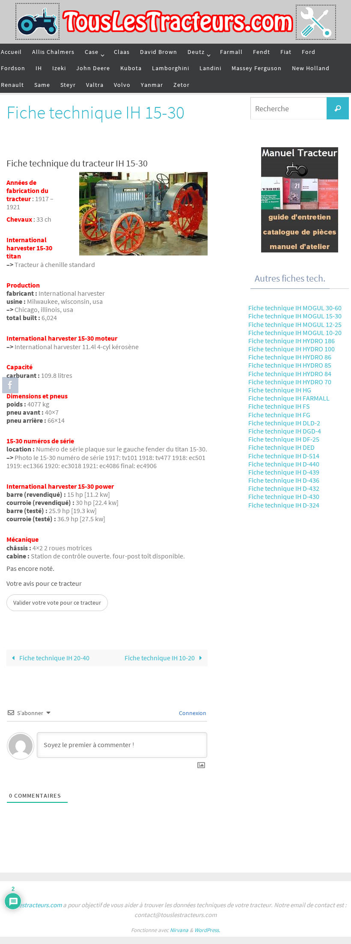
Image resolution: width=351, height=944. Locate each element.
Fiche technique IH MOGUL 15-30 (295, 316)
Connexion (192, 713)
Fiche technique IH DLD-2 (284, 423)
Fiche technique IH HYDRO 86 (289, 357)
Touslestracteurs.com (33, 905)
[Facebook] (9, 385)
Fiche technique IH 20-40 (53, 657)
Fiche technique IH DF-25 (283, 439)
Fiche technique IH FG (279, 414)
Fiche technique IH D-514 (283, 455)
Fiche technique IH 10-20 (160, 657)
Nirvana (179, 930)
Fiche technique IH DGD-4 (284, 431)
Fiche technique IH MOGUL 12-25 (295, 324)
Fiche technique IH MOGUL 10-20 (295, 332)
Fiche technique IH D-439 (283, 472)
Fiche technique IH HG (279, 390)
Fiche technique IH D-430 (283, 496)
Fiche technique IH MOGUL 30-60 (295, 307)
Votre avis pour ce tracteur (44, 583)
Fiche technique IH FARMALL (289, 398)
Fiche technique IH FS (279, 406)
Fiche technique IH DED (281, 447)
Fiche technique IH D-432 (283, 488)
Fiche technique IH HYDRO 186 (291, 340)
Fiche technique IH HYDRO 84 (289, 373)
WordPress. (207, 930)
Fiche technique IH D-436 (283, 480)
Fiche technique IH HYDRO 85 (289, 365)
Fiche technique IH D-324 (283, 505)
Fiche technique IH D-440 (283, 464)
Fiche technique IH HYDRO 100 (291, 348)
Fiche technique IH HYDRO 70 (289, 381)
